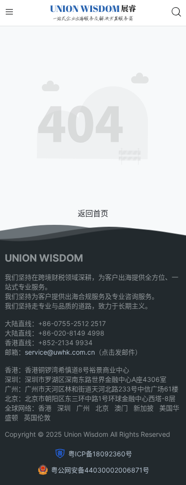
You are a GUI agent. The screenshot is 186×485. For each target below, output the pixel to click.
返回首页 (93, 213)
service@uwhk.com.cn (60, 352)
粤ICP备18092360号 (100, 454)
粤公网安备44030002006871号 (100, 470)
